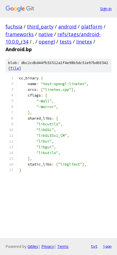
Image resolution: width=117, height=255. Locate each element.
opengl (47, 41)
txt (94, 246)
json (107, 246)
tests (66, 41)
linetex (84, 41)
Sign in (106, 8)
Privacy (47, 246)
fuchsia (13, 26)
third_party (40, 26)
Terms (63, 246)
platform (91, 26)
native (45, 34)
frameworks (19, 34)
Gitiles (32, 246)
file (14, 68)
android (67, 26)
